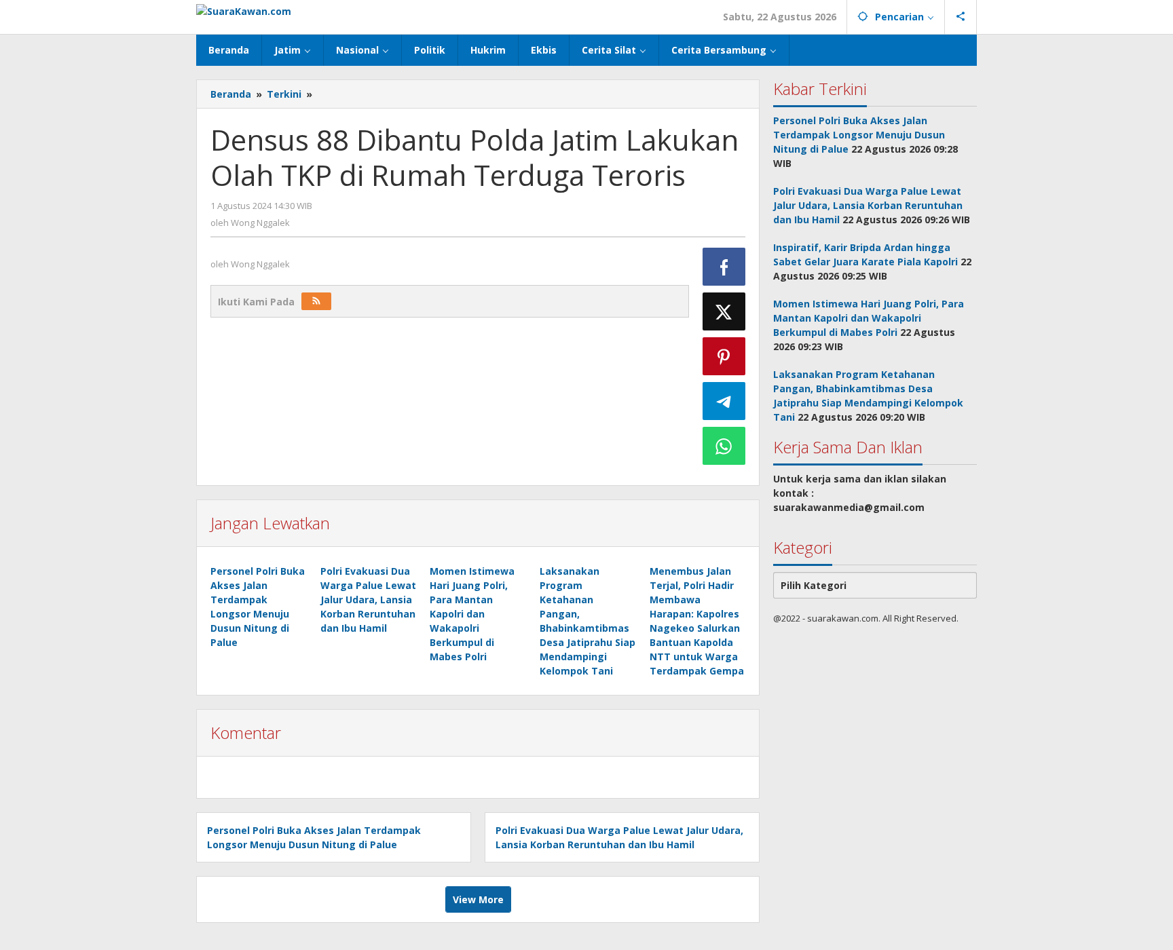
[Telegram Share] (724, 401)
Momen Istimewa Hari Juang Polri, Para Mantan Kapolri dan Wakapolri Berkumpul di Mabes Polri (472, 614)
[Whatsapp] (724, 446)
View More (478, 899)
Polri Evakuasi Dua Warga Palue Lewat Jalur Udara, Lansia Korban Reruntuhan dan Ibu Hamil (368, 599)
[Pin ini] (724, 356)
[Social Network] (961, 17)
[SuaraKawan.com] (243, 9)
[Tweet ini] (724, 311)
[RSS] (316, 301)
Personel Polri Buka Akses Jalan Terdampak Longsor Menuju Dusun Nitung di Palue (859, 134)
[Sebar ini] (724, 267)
